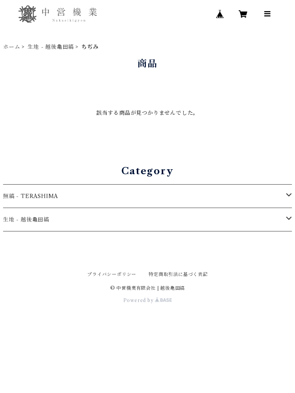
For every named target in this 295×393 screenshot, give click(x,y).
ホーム (11, 46)
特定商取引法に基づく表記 (178, 274)
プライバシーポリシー (111, 274)
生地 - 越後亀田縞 (51, 46)
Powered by (139, 300)
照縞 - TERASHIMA (30, 196)
